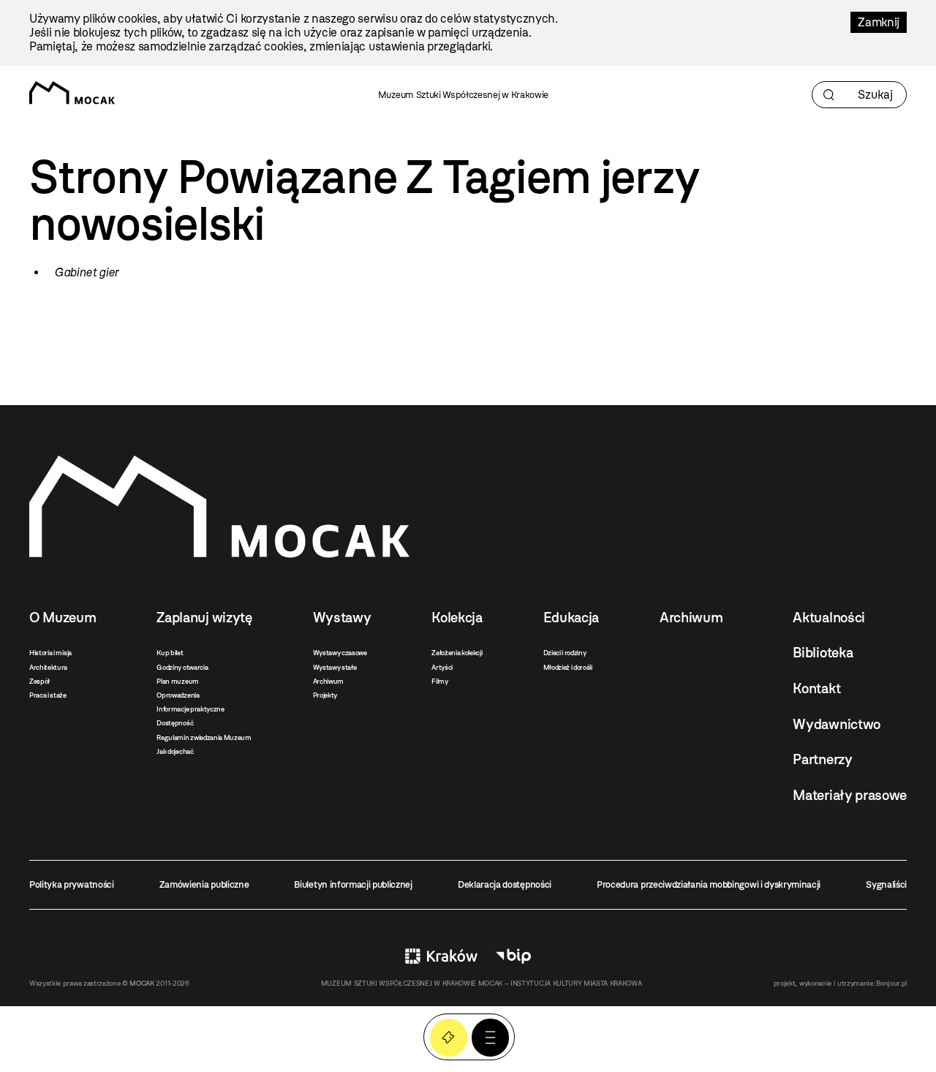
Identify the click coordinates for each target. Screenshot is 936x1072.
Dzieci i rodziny (564, 653)
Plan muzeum (177, 681)
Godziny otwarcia (182, 667)
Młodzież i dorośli (567, 667)
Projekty (325, 695)
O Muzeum (62, 617)
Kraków (441, 956)
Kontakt (816, 688)
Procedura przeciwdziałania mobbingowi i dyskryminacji (708, 884)
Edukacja (571, 617)
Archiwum (328, 681)
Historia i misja (50, 653)
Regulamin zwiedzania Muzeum (203, 737)
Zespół (39, 681)
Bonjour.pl (891, 983)
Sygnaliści (886, 884)
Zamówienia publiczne (204, 884)
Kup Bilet (448, 1037)
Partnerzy (822, 759)
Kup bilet (169, 653)
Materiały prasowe (850, 795)
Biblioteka (823, 652)
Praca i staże (48, 695)
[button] (490, 1037)
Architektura (48, 667)
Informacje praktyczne (190, 709)
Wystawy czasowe (340, 653)
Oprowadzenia (177, 695)
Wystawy (342, 617)
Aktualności (828, 617)
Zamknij (878, 22)
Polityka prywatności (71, 884)
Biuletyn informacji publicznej (353, 884)
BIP (513, 956)
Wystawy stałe (335, 667)
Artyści (442, 667)
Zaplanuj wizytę (204, 617)
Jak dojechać (174, 751)
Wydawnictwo (836, 724)
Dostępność (174, 723)
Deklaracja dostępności (504, 884)
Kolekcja (456, 617)
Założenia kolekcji (456, 653)
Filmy (439, 681)
